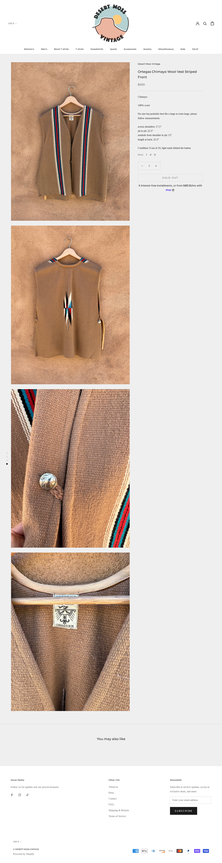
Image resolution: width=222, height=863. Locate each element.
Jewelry (147, 49)
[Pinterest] (155, 155)
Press (111, 792)
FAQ (111, 804)
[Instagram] (19, 795)
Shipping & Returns (119, 810)
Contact (113, 798)
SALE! (195, 49)
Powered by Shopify (23, 854)
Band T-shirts (61, 49)
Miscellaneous (166, 49)
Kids (183, 49)
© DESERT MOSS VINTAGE (26, 849)
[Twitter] (151, 155)
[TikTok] (27, 795)
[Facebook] (146, 155)
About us (113, 786)
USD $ (11, 23)
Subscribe (183, 810)
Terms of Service (117, 816)
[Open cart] (212, 23)
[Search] (205, 23)
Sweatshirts (97, 49)
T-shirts (80, 49)
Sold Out (170, 177)
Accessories (130, 49)
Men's (44, 49)
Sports (113, 49)
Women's (29, 49)
